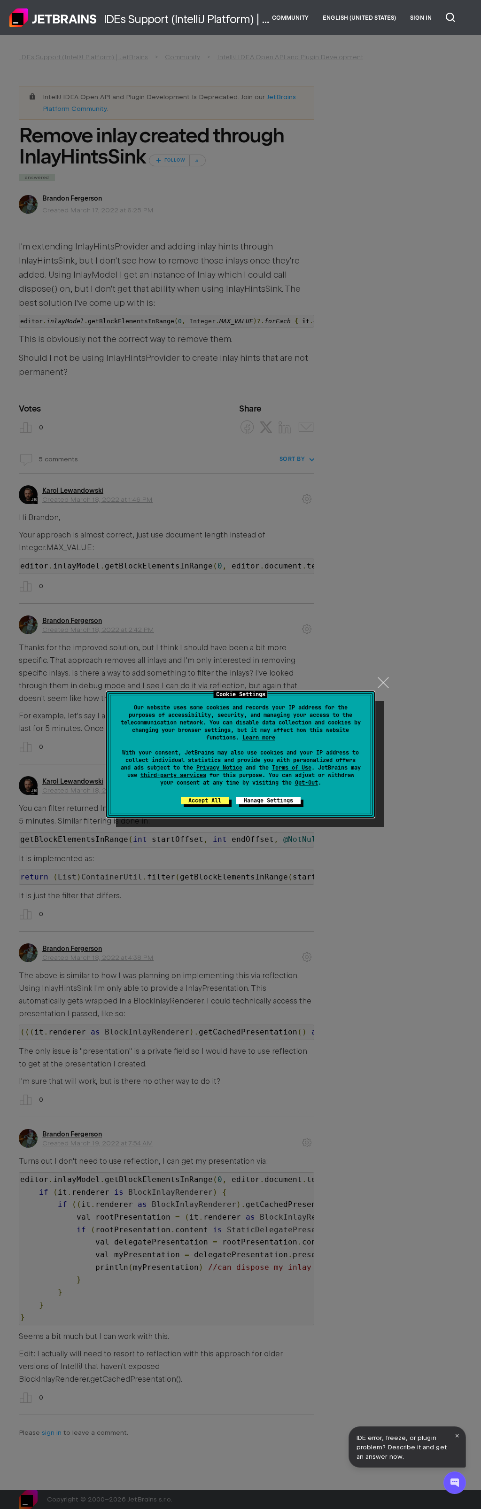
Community (290, 18)
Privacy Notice (219, 767)
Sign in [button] (421, 18)
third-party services (173, 775)
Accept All (204, 800)
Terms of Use (291, 767)
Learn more (258, 737)
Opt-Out (306, 782)
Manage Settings (268, 800)
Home (53, 17)
